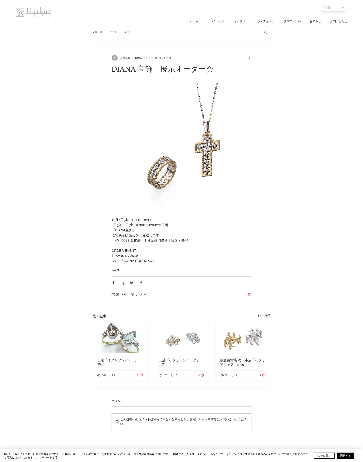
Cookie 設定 (324, 455)
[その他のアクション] (249, 58)
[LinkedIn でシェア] (132, 283)
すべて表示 (263, 315)
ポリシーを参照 (48, 457)
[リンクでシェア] (141, 283)
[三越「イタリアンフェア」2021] (181, 338)
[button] (265, 32)
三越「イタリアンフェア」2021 (179, 362)
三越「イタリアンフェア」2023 (117, 362)
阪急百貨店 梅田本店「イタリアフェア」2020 (242, 362)
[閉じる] (358, 455)
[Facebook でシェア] (113, 283)
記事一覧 (97, 32)
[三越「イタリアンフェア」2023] (120, 338)
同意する (345, 455)
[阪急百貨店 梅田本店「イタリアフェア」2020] (243, 338)
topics (127, 32)
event (113, 32)
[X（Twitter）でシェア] (122, 283)
